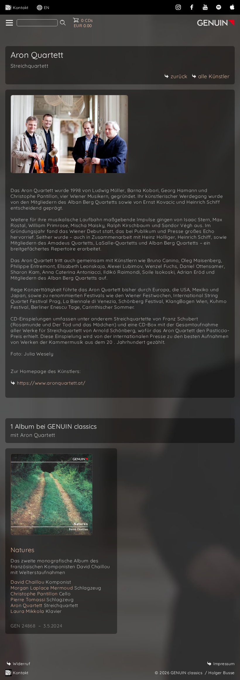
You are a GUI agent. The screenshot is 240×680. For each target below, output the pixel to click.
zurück (179, 76)
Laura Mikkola (36, 611)
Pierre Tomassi (42, 599)
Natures (23, 550)
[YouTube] (205, 6)
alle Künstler (214, 76)
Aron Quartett (44, 605)
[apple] (232, 6)
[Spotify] (218, 6)
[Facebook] (191, 6)
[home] (9, 23)
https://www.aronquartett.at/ (51, 383)
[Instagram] (178, 6)
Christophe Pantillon (41, 594)
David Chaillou (41, 582)
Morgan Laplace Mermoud (56, 588)
